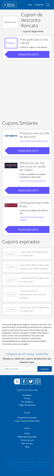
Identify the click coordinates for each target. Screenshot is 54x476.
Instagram (38, 381)
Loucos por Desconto (17, 381)
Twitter (31, 381)
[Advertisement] (27, 90)
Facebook (24, 381)
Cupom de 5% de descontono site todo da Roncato (33, 294)
